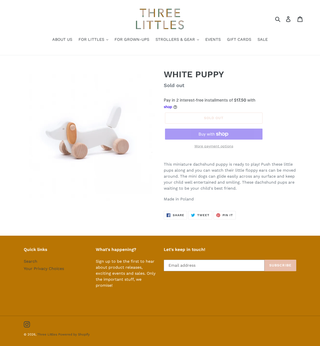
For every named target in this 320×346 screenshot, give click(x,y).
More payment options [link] (213, 146)
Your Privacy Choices (44, 268)
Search (30, 261)
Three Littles (47, 334)
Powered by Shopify (74, 334)
